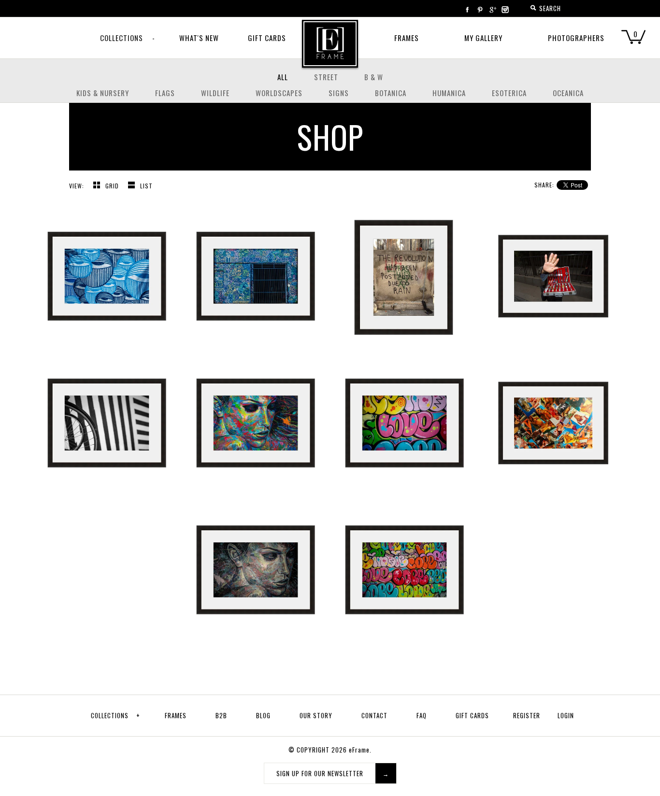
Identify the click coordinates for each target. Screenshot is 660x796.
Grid (113, 186)
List (146, 186)
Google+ (492, 9)
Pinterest (479, 9)
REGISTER (526, 715)
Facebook (467, 9)
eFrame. (360, 749)
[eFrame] (330, 50)
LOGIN (566, 715)
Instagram (505, 9)
